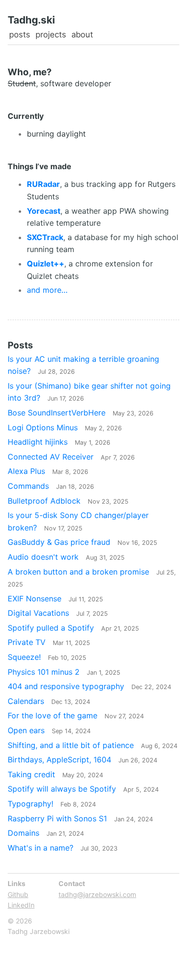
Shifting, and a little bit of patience (92, 745)
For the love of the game (76, 715)
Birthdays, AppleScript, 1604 (82, 759)
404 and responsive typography (89, 686)
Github (18, 894)
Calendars (49, 701)
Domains (46, 833)
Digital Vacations (58, 613)
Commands (51, 486)
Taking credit (55, 774)
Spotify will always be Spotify (83, 789)
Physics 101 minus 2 (64, 672)
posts (19, 34)
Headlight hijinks (59, 442)
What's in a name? (62, 847)
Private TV (49, 642)
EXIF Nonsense (55, 598)
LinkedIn (21, 905)
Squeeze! (47, 657)
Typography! (52, 803)
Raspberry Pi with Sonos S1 (80, 818)
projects (50, 34)
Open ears (49, 730)
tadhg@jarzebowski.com (97, 894)
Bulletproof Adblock (68, 501)
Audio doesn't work (66, 557)
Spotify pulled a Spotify (73, 628)
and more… (47, 290)
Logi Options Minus (65, 427)
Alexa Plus (48, 471)
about (82, 34)
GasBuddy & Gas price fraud (82, 542)
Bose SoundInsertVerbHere (80, 412)
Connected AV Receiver (71, 456)
